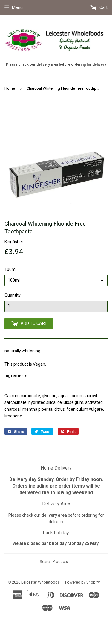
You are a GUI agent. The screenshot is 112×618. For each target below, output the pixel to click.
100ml (10, 269)
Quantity (12, 295)
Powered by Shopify (82, 582)
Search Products (54, 561)
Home (9, 88)
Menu (17, 7)
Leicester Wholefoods (40, 582)
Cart (103, 7)
